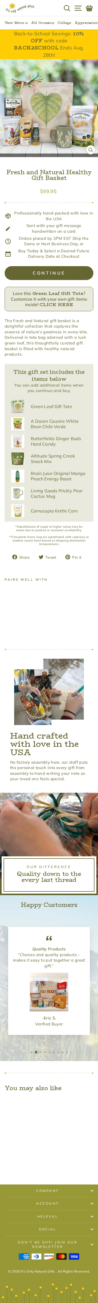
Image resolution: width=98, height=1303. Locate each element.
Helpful (47, 1216)
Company (47, 1191)
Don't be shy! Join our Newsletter (48, 1244)
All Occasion (42, 22)
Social (47, 1229)
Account (47, 1203)
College (64, 22)
